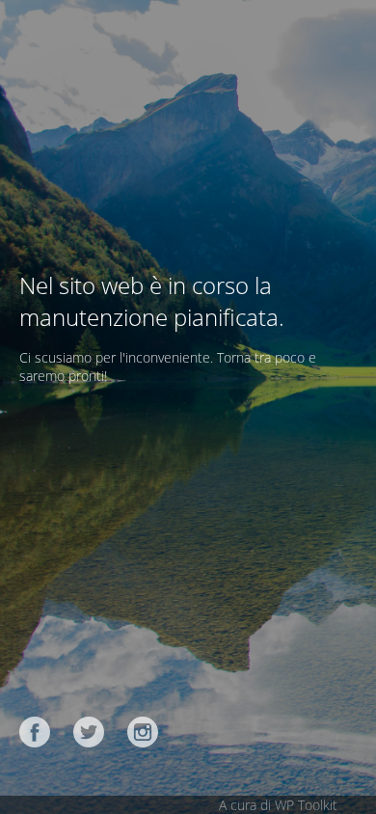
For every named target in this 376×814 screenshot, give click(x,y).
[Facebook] (34, 732)
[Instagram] (142, 732)
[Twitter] (88, 732)
